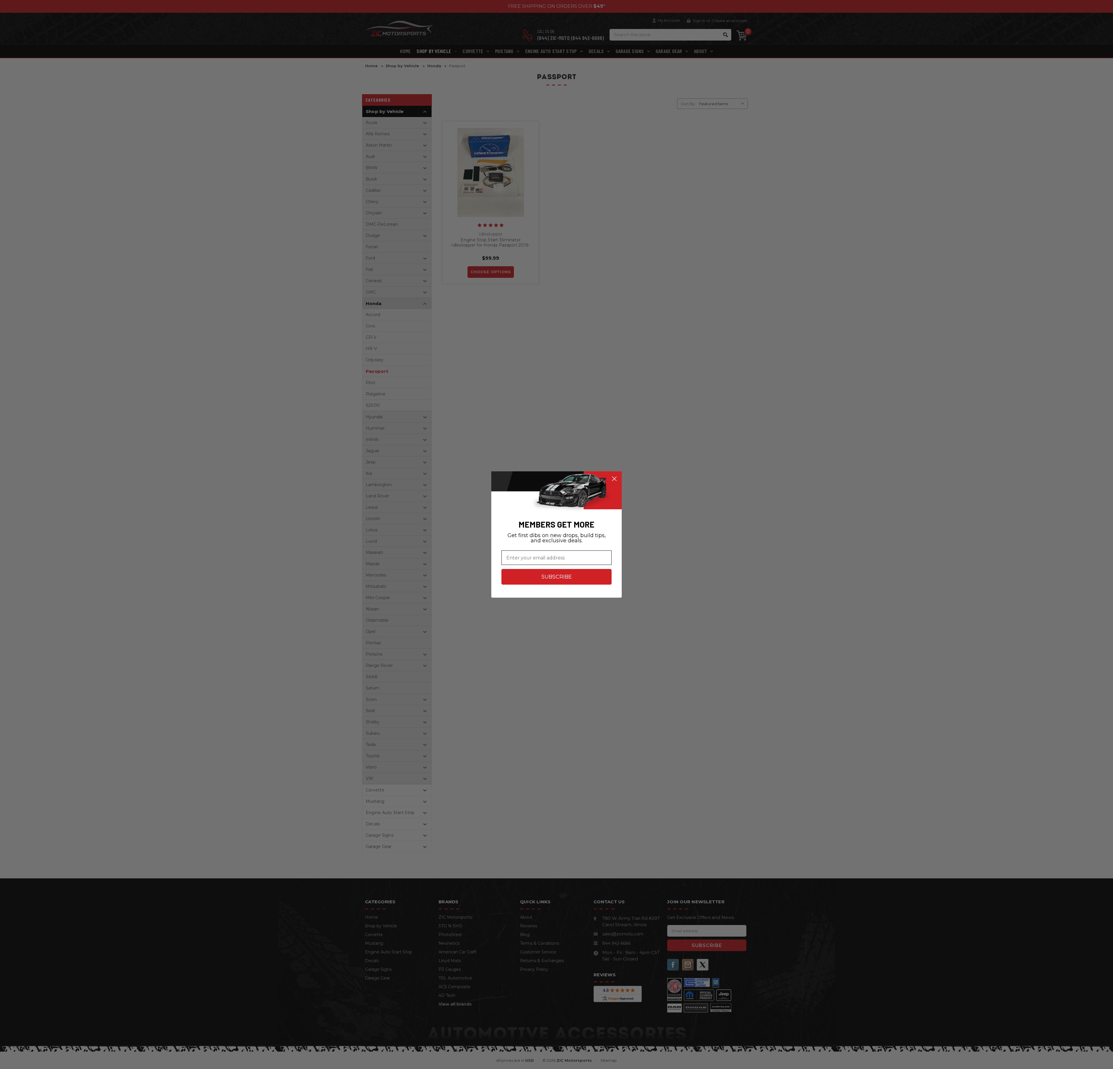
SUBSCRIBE (556, 577)
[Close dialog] (614, 479)
